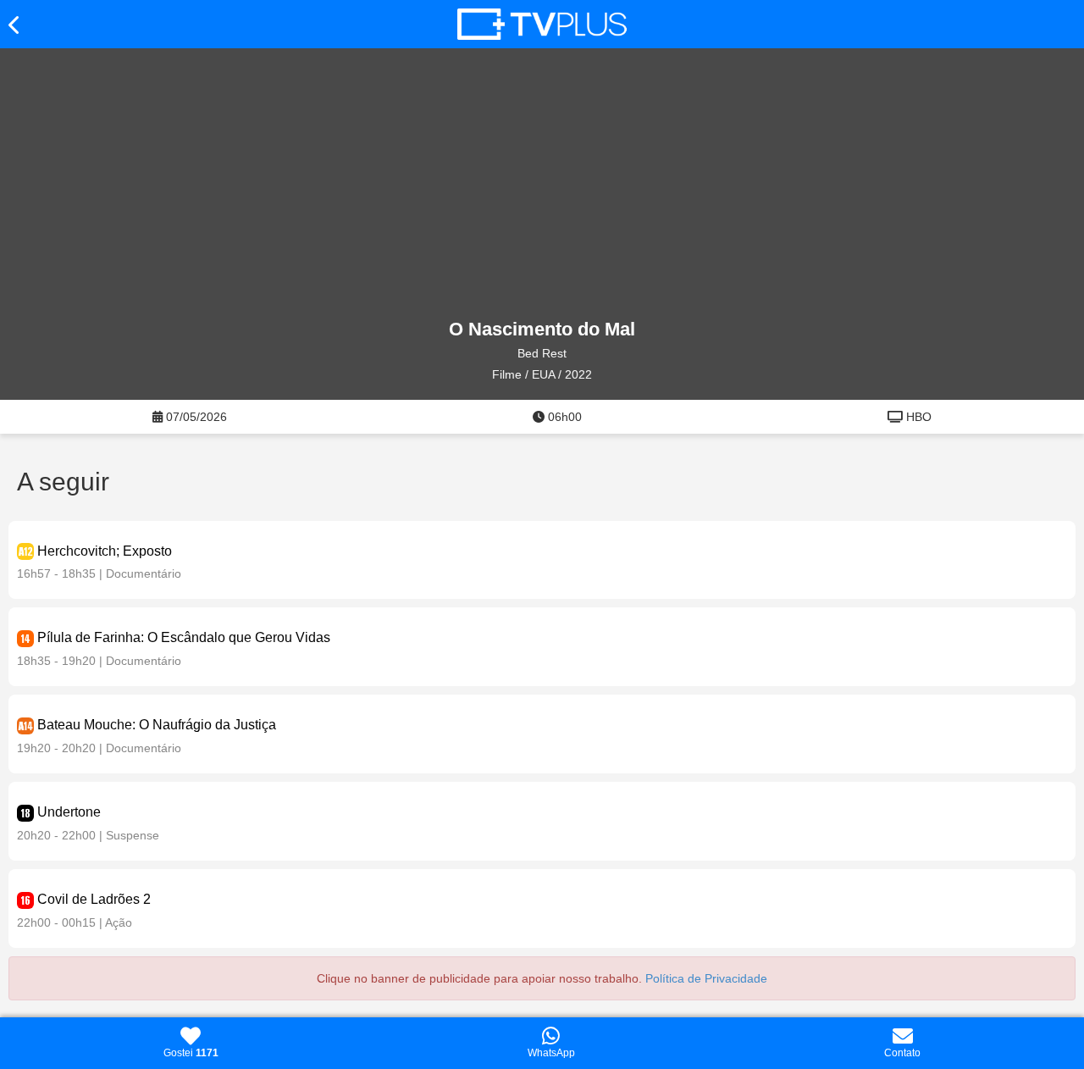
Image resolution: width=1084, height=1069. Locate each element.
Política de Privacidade (706, 978)
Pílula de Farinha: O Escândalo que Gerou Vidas (183, 637)
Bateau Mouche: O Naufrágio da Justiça (156, 724)
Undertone (69, 812)
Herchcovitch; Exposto (104, 551)
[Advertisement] (542, 183)
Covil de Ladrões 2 (94, 899)
